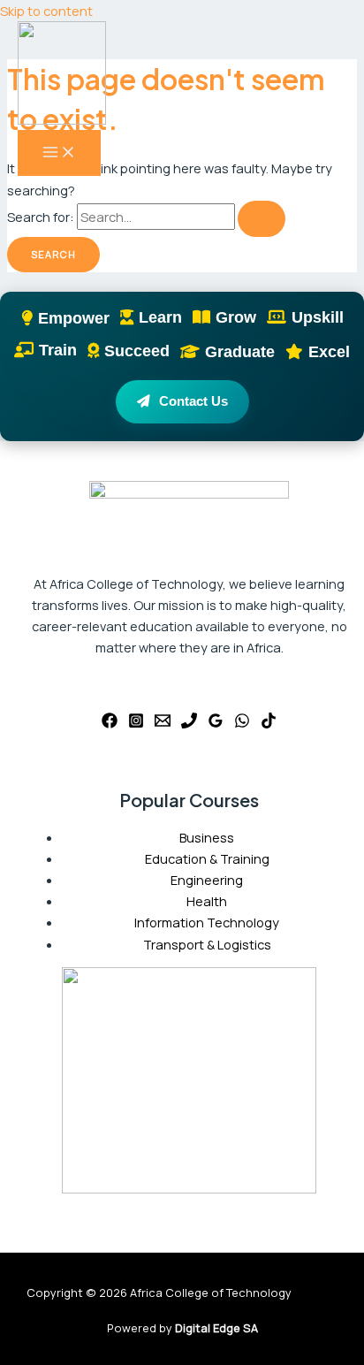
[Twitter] (136, 723)
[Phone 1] (189, 723)
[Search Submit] (261, 219)
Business (206, 837)
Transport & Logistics (207, 944)
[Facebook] (110, 723)
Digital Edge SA (216, 1328)
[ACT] (62, 75)
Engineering (207, 879)
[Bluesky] (269, 723)
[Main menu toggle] (59, 153)
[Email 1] (163, 723)
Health (206, 901)
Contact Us (193, 401)
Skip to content (46, 10)
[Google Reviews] (216, 723)
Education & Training (207, 858)
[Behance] (242, 723)
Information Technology (206, 922)
